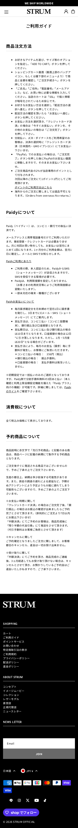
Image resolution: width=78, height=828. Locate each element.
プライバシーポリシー (16, 658)
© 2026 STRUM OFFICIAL (19, 821)
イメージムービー (13, 690)
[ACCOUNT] (66, 11)
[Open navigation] (13, 11)
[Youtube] (36, 800)
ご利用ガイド (11, 637)
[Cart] (73, 11)
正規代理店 (9, 707)
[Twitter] (27, 800)
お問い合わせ (11, 645)
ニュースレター (12, 711)
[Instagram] (19, 800)
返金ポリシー (11, 666)
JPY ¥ (29, 771)
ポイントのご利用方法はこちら (33, 187)
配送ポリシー (11, 662)
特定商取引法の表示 (15, 649)
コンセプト (9, 686)
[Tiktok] (45, 800)
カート (7, 633)
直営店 (7, 703)
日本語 (7, 771)
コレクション (11, 695)
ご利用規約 (9, 654)
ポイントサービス (13, 641)
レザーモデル (11, 699)
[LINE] (11, 800)
